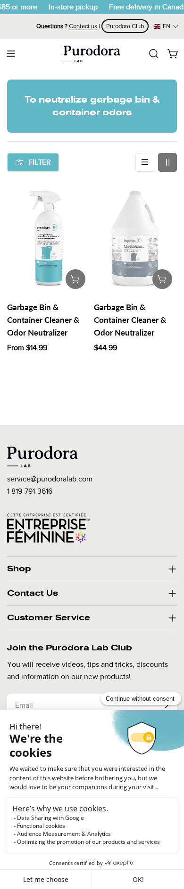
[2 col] (167, 162)
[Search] (153, 53)
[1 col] (144, 162)
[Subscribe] (166, 705)
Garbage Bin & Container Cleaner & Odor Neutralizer (43, 319)
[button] (166, 26)
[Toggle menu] (10, 53)
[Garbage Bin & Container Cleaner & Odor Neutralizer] (48, 238)
